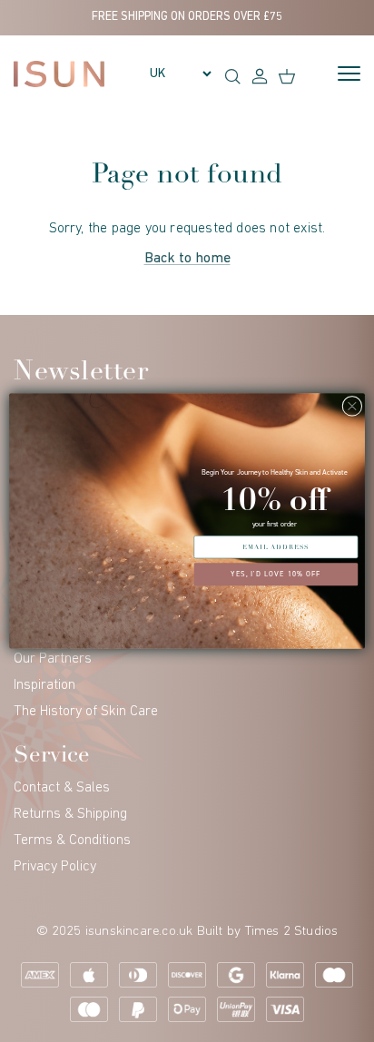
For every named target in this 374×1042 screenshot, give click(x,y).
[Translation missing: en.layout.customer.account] (260, 75)
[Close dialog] (352, 406)
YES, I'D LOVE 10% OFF (275, 574)
